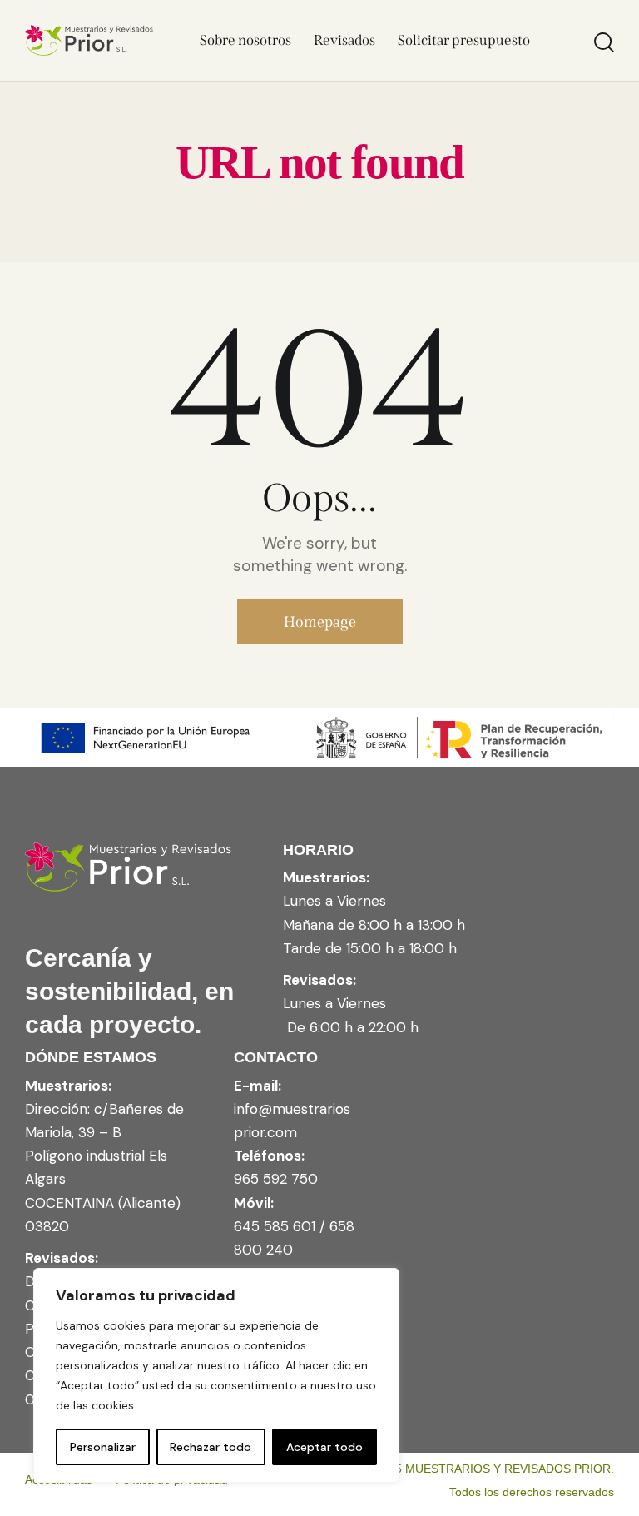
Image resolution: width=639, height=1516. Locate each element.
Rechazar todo (210, 1446)
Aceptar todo (324, 1446)
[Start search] (604, 43)
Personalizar (103, 1446)
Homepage (320, 622)
